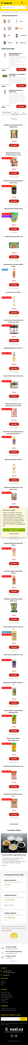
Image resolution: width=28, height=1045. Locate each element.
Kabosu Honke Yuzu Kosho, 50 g (13, 376)
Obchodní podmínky (6, 995)
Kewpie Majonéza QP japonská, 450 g (15, 54)
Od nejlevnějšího (15, 113)
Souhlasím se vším (14, 529)
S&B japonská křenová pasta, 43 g (16, 91)
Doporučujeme (6, 112)
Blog (2, 985)
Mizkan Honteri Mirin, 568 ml (13, 459)
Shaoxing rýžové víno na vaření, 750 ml (13, 882)
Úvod (2, 12)
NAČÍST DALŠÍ (14, 824)
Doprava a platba (6, 994)
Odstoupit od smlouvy (7, 997)
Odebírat (23, 1019)
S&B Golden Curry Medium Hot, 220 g (17, 75)
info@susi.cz (6, 975)
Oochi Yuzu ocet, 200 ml (13, 292)
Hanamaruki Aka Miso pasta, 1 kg (13, 766)
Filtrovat (15, 119)
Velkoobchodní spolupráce (8, 1008)
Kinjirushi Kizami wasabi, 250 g (13, 209)
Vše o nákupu (4, 999)
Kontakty (3, 1000)
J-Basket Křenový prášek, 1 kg (13, 236)
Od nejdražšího (23, 113)
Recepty (3, 983)
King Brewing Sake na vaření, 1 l (13, 348)
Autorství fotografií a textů (8, 1010)
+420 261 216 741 (7, 971)
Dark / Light (5, 1002)
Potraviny (6, 12)
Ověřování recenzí (7, 930)
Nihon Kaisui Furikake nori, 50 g (13, 655)
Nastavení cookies (14, 533)
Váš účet (3, 981)
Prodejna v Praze (5, 992)
